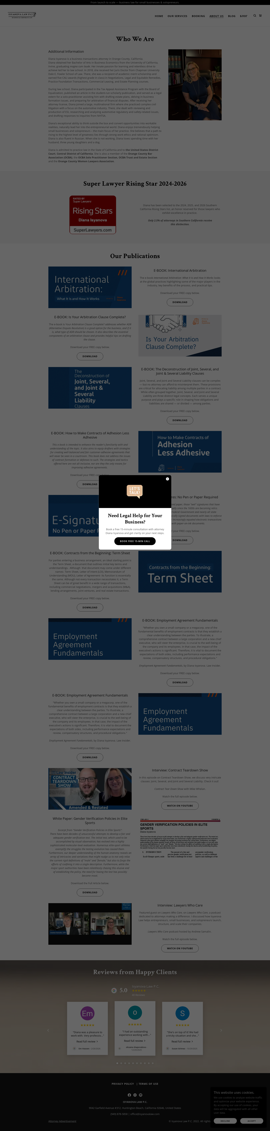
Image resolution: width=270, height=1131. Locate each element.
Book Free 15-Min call (135, 541)
